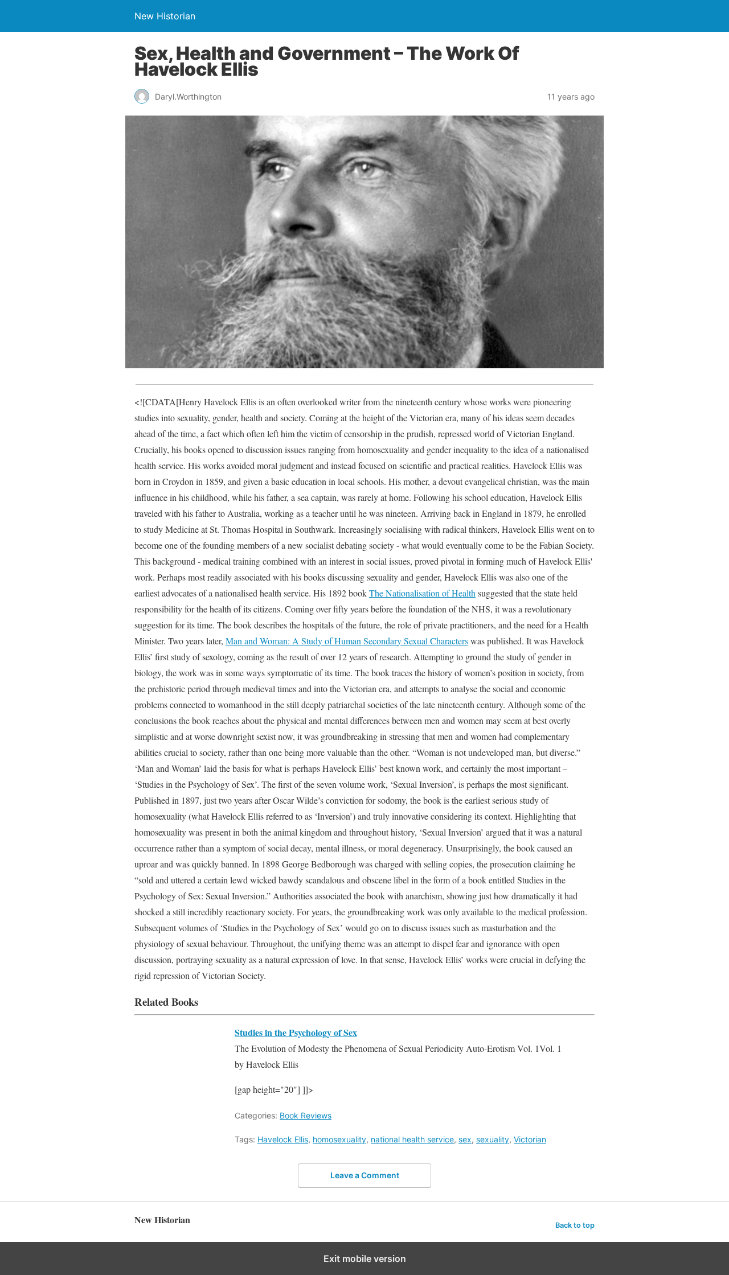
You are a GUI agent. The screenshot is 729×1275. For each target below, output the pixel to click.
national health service (412, 1139)
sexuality (492, 1139)
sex (465, 1139)
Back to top (575, 1225)
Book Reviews (305, 1115)
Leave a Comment (364, 1175)
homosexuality (339, 1139)
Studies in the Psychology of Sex (296, 1032)
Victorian (530, 1139)
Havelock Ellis (282, 1139)
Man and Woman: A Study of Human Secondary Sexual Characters (347, 641)
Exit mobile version (364, 1258)
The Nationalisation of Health (422, 593)
